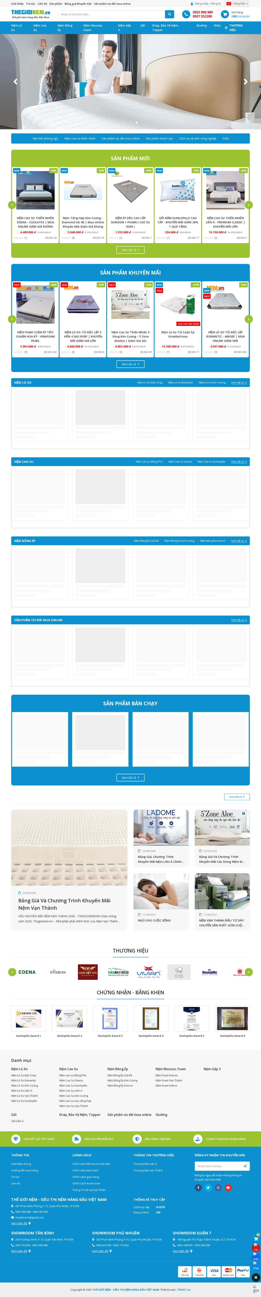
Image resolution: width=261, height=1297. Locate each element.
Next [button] (246, 82)
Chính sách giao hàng (85, 1177)
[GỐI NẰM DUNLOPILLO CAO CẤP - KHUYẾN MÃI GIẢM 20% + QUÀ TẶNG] (130, 190)
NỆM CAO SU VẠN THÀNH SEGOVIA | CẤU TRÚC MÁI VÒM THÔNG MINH (225, 336)
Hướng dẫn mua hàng (24, 1170)
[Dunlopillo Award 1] (28, 1018)
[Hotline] (256, 1248)
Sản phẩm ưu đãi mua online (112, 4)
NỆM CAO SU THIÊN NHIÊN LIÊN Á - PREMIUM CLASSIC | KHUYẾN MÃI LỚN (178, 222)
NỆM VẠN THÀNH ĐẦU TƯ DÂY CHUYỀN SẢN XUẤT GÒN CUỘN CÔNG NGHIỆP (221, 923)
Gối (142, 25)
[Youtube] (228, 1187)
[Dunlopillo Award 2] (69, 1018)
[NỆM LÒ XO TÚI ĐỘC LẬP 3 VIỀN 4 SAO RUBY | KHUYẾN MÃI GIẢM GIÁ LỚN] (35, 304)
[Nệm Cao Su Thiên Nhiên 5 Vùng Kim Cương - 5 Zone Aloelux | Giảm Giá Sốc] (83, 304)
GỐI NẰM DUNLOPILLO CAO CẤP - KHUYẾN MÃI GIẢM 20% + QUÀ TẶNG (130, 222)
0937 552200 (202, 16)
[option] (130, 81)
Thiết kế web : (168, 1289)
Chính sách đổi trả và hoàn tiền (91, 1164)
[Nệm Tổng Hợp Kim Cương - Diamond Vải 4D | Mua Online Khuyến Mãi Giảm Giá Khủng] (35, 190)
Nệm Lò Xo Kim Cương (212, 382)
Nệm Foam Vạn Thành (169, 1080)
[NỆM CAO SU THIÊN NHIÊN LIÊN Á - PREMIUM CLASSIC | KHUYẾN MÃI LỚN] (178, 190)
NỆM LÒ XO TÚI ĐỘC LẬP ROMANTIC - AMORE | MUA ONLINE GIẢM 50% (178, 336)
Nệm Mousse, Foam (93, 27)
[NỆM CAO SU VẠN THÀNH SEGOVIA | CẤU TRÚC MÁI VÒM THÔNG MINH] (225, 304)
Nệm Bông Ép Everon (213, 541)
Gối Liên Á (17, 1121)
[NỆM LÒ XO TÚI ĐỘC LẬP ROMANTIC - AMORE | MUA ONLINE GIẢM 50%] (178, 304)
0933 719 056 (121, 1245)
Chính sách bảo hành (85, 1170)
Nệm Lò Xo (16, 27)
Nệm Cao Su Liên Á (70, 1090)
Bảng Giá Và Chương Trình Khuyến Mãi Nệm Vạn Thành (64, 904)
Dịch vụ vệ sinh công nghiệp (197, 138)
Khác (217, 25)
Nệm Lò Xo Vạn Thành (24, 1096)
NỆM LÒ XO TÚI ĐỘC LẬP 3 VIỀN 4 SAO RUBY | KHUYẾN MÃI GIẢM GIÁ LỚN (35, 336)
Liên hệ (42, 4)
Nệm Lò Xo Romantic (180, 382)
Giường (201, 25)
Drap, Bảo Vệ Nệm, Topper (165, 27)
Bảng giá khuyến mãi (78, 4)
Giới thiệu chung (21, 1164)
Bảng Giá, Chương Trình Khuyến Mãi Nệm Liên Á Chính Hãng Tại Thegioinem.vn (159, 859)
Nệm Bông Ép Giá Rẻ (146, 541)
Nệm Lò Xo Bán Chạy (150, 382)
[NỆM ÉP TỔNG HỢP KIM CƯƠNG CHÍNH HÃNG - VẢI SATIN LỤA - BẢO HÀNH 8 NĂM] (225, 190)
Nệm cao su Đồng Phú (149, 461)
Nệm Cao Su (39, 27)
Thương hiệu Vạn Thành (148, 1170)
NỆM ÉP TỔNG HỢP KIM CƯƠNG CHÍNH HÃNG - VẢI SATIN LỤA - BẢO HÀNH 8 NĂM (225, 222)
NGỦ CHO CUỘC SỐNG (154, 920)
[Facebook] (198, 1187)
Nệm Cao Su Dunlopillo (212, 461)
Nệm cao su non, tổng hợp (75, 1101)
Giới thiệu (17, 4)
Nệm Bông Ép (65, 27)
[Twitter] (208, 1187)
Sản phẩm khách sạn (159, 138)
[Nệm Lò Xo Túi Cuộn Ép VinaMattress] (130, 304)
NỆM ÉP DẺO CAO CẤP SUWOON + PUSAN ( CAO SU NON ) (82, 222)
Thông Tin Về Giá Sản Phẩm (89, 1190)
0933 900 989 (203, 12)
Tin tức (30, 4)
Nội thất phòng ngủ (45, 138)
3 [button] (137, 123)
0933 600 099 (202, 1245)
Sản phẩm (55, 4)
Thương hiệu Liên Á (145, 1164)
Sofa (225, 138)
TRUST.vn (183, 1289)
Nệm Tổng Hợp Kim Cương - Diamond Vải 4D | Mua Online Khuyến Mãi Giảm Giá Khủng (35, 222)
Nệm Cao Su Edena (180, 461)
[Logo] (30, 14)
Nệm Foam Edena (166, 1085)
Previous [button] (15, 82)
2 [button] (130, 123)
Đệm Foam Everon (167, 1075)
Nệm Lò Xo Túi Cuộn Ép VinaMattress (130, 334)
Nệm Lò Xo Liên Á (21, 1090)
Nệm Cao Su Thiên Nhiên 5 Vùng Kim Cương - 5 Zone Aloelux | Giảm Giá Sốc (83, 336)
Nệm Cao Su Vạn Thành (73, 1106)
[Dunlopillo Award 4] (151, 1018)
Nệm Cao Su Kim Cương (73, 1096)
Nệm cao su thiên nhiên (80, 138)
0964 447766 (40, 1212)
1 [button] (124, 123)
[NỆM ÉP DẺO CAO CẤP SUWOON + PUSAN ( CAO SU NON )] (83, 190)
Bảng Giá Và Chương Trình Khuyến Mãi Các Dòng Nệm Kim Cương (222, 859)
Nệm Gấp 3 (124, 27)
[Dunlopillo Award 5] (191, 1018)
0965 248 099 (184, 1245)
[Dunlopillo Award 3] (110, 1018)
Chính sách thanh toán (86, 1183)
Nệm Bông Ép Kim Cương (179, 541)
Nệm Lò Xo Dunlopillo (24, 1101)
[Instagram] (218, 1187)
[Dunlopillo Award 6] (232, 1018)
